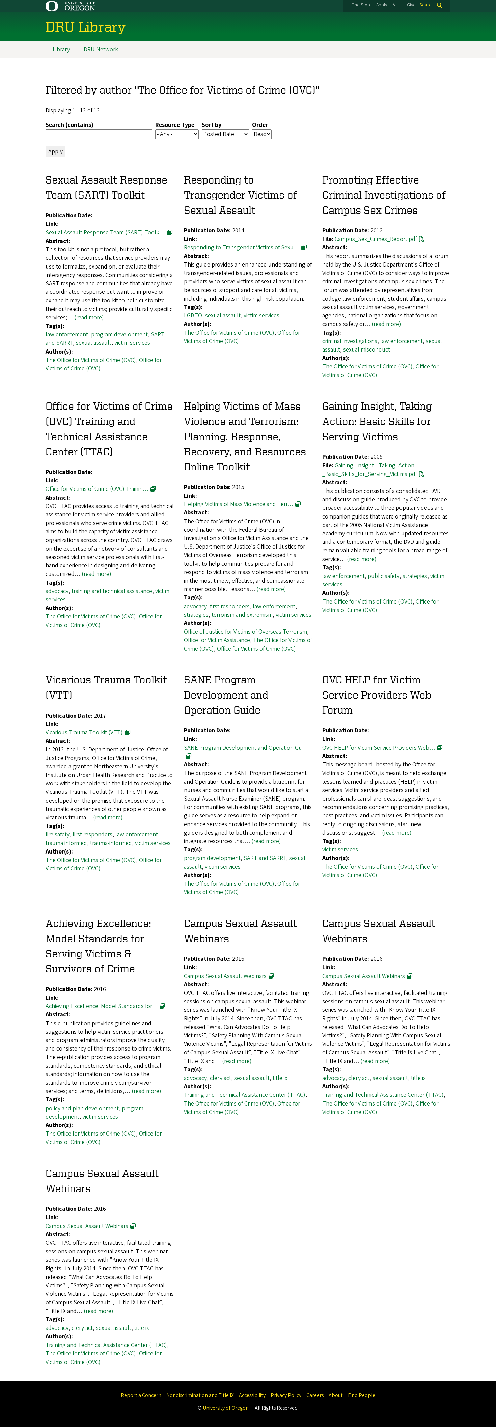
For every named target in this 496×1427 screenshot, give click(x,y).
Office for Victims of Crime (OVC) (256, 649)
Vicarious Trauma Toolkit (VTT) (84, 732)
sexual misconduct (366, 349)
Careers (315, 1395)
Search (426, 5)
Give (411, 5)
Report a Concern (141, 1395)
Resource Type (174, 125)
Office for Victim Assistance (217, 640)
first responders (230, 606)
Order (260, 125)
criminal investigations (349, 341)
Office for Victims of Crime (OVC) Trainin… (97, 489)
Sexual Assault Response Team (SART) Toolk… (105, 232)
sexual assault (93, 343)
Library (61, 49)
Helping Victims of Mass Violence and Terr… (238, 504)
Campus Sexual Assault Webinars (225, 976)
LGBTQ (193, 315)
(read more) (89, 317)
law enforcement (67, 334)
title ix (280, 1078)
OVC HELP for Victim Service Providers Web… (378, 748)
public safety (383, 576)
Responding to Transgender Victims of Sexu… (241, 247)
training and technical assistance (112, 591)
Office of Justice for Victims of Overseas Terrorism (245, 631)
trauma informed (66, 843)
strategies (196, 615)
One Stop (360, 5)
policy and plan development (82, 1108)
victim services (132, 343)
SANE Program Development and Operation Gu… (246, 748)
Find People (361, 1395)
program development (119, 334)
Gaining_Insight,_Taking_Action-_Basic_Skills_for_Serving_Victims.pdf (369, 469)
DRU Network (101, 49)
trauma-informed (111, 843)
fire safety (58, 834)
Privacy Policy (286, 1395)
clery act (220, 1078)
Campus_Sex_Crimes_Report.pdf (376, 239)
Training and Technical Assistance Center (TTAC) (244, 1095)
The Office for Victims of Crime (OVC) (91, 360)
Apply (381, 5)
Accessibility (252, 1395)
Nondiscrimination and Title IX (200, 1395)
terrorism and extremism (242, 615)
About (336, 1395)
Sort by (211, 125)
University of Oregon (226, 1408)
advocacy (57, 591)
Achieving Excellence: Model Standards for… (102, 1006)
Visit (397, 5)
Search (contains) (69, 125)
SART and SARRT (265, 858)
